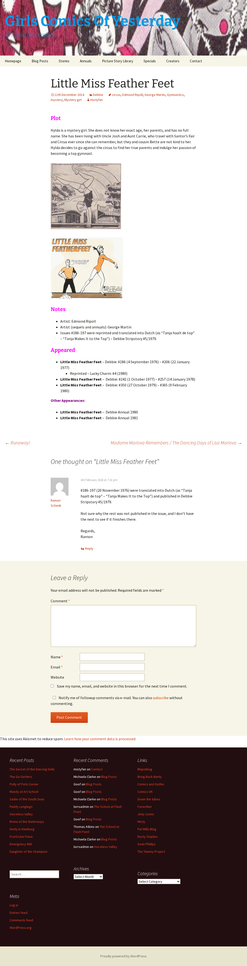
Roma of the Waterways (27, 821)
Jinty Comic (145, 814)
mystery (57, 100)
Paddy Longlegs (21, 806)
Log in (14, 905)
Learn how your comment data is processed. (100, 738)
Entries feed (18, 912)
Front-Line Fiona (21, 836)
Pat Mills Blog (146, 829)
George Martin (154, 94)
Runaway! (17, 443)
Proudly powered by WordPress (123, 956)
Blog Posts (40, 61)
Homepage (13, 61)
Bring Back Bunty (149, 776)
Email (57, 667)
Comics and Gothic (150, 784)
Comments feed (21, 920)
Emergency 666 (21, 844)
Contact (196, 61)
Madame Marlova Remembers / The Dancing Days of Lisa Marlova (176, 443)
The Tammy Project (151, 851)
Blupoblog (144, 769)
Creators (172, 61)
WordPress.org (21, 927)
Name (57, 656)
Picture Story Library (117, 61)
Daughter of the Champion (28, 851)
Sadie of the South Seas (27, 799)
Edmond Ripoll (132, 94)
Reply (89, 548)
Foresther (144, 806)
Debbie (98, 94)
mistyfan (96, 100)
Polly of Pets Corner (24, 784)
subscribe (161, 697)
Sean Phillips (146, 844)
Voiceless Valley (21, 814)
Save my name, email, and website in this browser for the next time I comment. (122, 686)
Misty (141, 821)
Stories (64, 61)
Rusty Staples (147, 836)
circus (116, 94)
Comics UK (145, 791)
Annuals (86, 61)
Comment (60, 600)
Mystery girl (73, 100)
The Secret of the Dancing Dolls (32, 769)
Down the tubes (148, 799)
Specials (150, 61)
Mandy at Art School (24, 791)
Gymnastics (175, 94)
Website (57, 677)
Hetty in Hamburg (22, 829)
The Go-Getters (21, 776)
